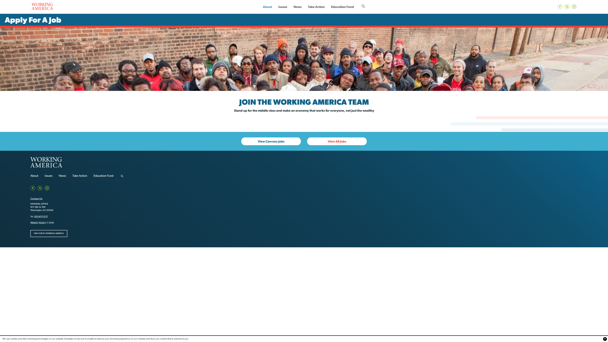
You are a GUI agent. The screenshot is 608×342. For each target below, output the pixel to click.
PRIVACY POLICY (38, 223)
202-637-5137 (41, 216)
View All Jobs (337, 141)
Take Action (316, 7)
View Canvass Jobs (271, 141)
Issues (282, 7)
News (298, 7)
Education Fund (342, 7)
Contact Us (36, 199)
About (267, 7)
